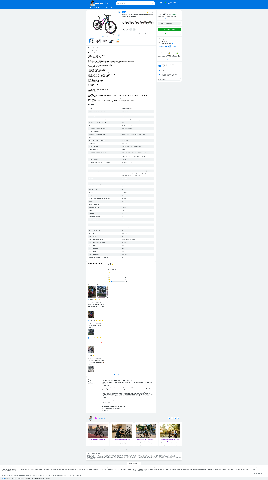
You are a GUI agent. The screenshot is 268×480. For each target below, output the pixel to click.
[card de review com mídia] (92, 292)
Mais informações (133, 463)
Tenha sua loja (105, 467)
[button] (152, 3)
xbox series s (143, 456)
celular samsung (129, 456)
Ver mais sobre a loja (169, 59)
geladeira (161, 455)
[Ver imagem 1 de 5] (105, 23)
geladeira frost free (147, 457)
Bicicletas (16, 478)
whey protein (95, 456)
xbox (171, 455)
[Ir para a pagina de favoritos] (161, 3)
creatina (89, 456)
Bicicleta (93, 457)
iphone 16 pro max (154, 455)
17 (127, 29)
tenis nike (113, 457)
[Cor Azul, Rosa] (129, 22)
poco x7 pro (166, 455)
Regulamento (156, 467)
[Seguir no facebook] (172, 418)
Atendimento (108, 7)
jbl (102, 457)
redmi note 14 (107, 457)
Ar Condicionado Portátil (174, 456)
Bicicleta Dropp (130, 449)
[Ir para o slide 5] (107, 36)
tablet (88, 457)
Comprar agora (169, 33)
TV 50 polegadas (177, 457)
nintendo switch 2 (160, 456)
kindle (106, 456)
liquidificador (130, 457)
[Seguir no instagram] (175, 418)
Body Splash (98, 457)
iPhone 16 (100, 455)
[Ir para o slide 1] (102, 36)
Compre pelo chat (259, 469)
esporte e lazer (9, 478)
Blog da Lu (4, 467)
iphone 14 (140, 455)
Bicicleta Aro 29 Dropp (100, 449)
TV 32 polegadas (91, 458)
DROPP (124, 195)
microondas (101, 456)
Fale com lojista (164, 46)
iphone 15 (135, 455)
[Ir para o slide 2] (103, 36)
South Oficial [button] (132, 33)
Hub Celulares (118, 455)
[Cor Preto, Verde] (149, 22)
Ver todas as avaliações (121, 375)
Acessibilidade (207, 467)
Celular (166, 456)
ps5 (144, 455)
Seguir (175, 46)
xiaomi (148, 456)
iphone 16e (136, 456)
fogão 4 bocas (156, 457)
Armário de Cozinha (165, 457)
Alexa (171, 457)
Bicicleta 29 (123, 449)
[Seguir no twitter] (169, 418)
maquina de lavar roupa (121, 457)
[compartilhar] (119, 35)
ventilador (152, 456)
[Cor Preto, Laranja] (144, 22)
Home (3, 478)
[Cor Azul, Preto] (124, 22)
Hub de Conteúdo (110, 455)
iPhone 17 (95, 455)
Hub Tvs (130, 455)
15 (123, 29)
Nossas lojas (54, 467)
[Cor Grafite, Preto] (139, 22)
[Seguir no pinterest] (178, 418)
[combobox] (135, 3)
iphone (174, 455)
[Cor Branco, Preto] (134, 22)
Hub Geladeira (125, 455)
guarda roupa (140, 457)
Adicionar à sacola (170, 29)
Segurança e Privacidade (260, 467)
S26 (104, 455)
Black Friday (89, 455)
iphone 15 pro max (121, 456)
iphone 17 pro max (112, 456)
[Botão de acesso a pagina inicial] (96, 3)
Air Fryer (147, 455)
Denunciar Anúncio (162, 79)
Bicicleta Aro (109, 449)
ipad (135, 457)
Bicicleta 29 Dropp (116, 449)
